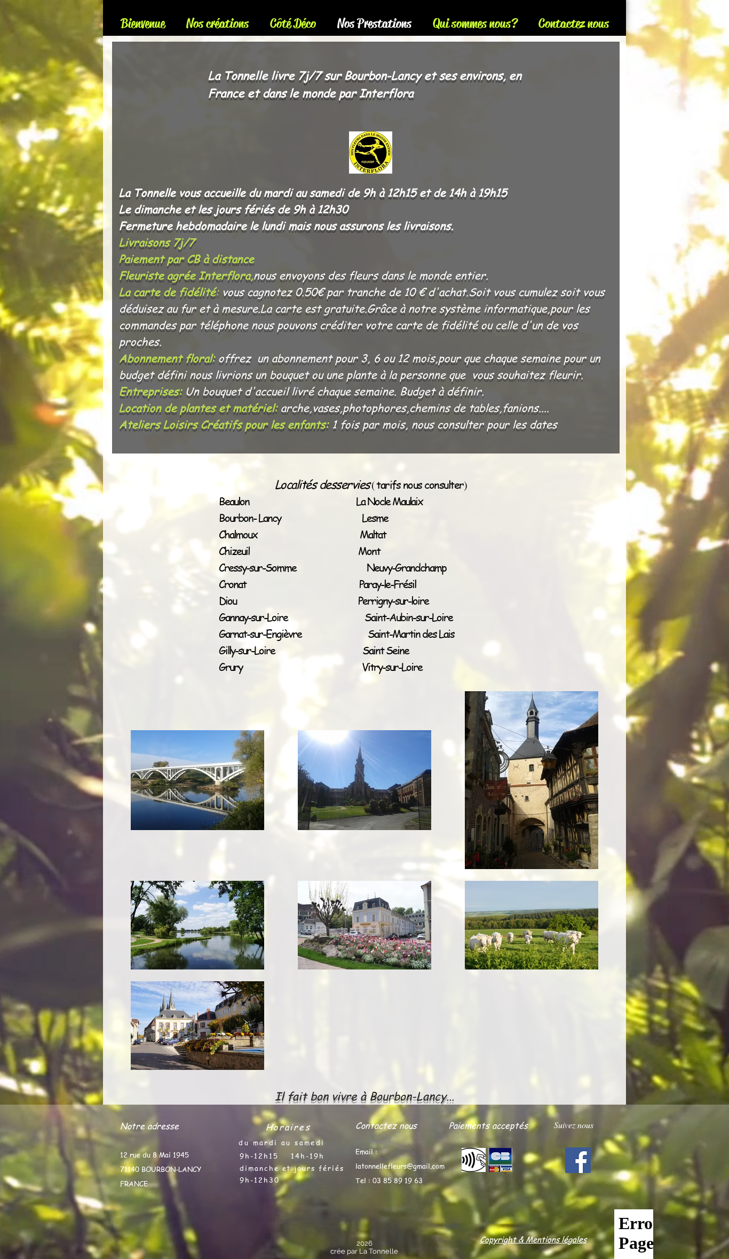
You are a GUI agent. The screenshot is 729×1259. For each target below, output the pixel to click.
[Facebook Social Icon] (578, 1160)
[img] (474, 1160)
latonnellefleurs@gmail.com (400, 1166)
